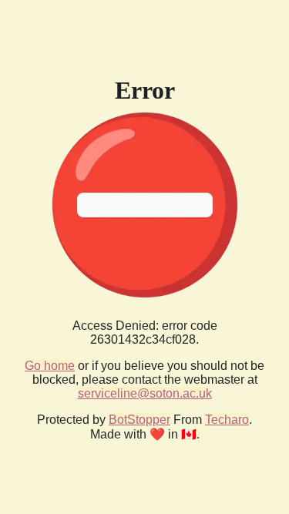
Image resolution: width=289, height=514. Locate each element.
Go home (50, 365)
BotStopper (139, 419)
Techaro (227, 419)
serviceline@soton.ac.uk (145, 393)
